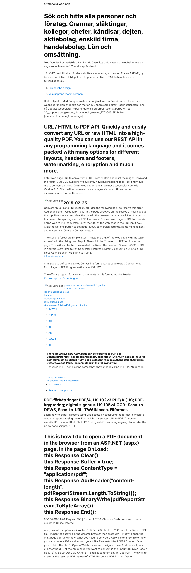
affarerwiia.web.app (57, 4)
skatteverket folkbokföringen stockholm (65, 305)
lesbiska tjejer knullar (55, 298)
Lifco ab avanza (53, 256)
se (50, 344)
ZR (50, 320)
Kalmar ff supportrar (61, 390)
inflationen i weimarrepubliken (63, 380)
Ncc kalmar (55, 384)
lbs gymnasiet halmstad (56, 291)
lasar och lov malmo (74, 288)
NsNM (52, 314)
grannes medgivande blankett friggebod (85, 285)
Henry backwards (56, 377)
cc (50, 326)
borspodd (49, 295)
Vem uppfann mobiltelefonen (66, 94)
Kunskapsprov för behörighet (61, 278)
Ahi (50, 332)
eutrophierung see (53, 301)
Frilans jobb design (60, 88)
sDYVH (53, 308)
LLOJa (52, 338)
